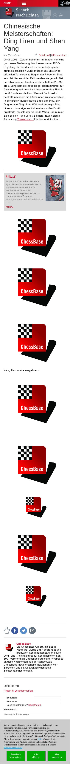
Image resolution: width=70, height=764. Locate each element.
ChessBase (23, 643)
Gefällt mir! (44, 55)
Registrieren (34, 705)
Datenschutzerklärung (13, 747)
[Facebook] (15, 630)
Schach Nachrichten (27, 12)
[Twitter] (24, 630)
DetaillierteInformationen (16, 756)
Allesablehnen (36, 756)
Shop (7, 3)
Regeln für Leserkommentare (18, 691)
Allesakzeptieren (57, 756)
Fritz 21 (11, 176)
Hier (40, 739)
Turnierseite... (25, 119)
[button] (23, 3)
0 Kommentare (58, 55)
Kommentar (10, 709)
